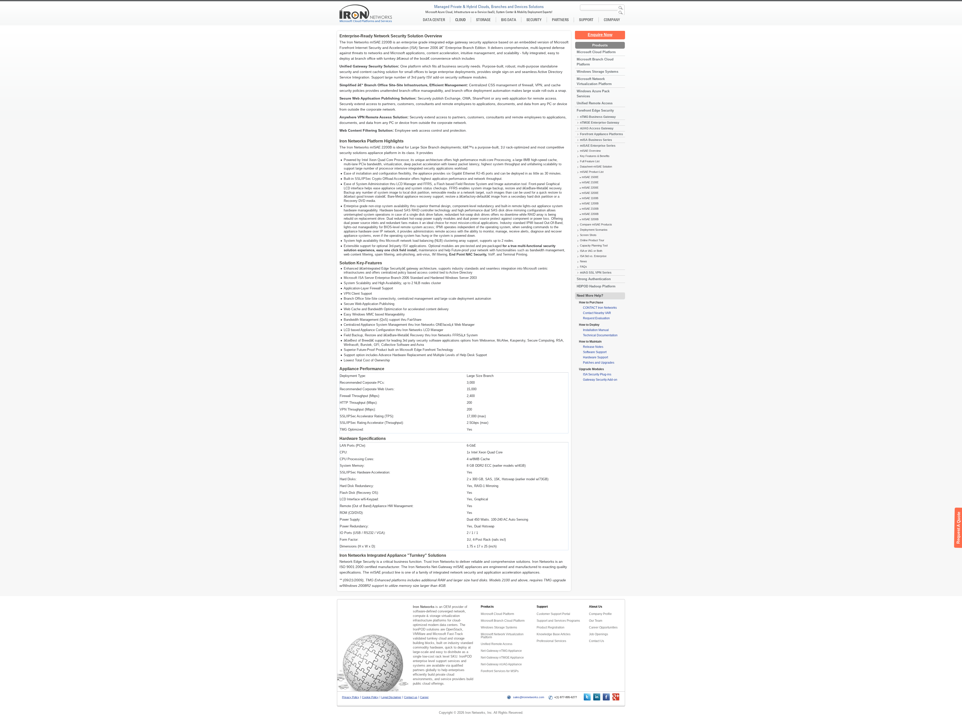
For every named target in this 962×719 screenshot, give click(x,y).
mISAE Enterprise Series (598, 145)
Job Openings (598, 634)
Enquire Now (600, 35)
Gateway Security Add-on (600, 379)
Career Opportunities (603, 627)
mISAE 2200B (590, 213)
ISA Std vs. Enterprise (593, 256)
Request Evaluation (596, 318)
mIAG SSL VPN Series (596, 272)
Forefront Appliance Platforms (601, 134)
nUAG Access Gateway (597, 128)
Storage (483, 19)
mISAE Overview (590, 150)
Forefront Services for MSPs (500, 671)
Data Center (434, 19)
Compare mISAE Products (596, 224)
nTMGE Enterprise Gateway (599, 122)
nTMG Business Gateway (598, 117)
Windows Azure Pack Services (593, 93)
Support (586, 19)
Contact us (410, 697)
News (583, 261)
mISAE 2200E (590, 187)
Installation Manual (596, 330)
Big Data (508, 19)
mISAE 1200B (590, 203)
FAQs (583, 266)
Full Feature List (589, 161)
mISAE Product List (592, 171)
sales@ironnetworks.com (528, 697)
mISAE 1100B (590, 198)
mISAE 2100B (590, 208)
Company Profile (600, 614)
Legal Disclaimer (391, 697)
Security (534, 19)
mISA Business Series (596, 140)
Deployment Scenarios (594, 229)
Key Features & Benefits (595, 155)
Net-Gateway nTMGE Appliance (502, 657)
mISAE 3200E (590, 192)
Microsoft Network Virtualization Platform (594, 81)
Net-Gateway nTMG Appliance (501, 651)
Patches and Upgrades (598, 362)
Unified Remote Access (595, 103)
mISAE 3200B (590, 219)
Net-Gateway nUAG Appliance (501, 664)
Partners (560, 19)
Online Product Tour (592, 240)
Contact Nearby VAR (597, 313)
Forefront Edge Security (595, 110)
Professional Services (551, 641)
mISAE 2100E (590, 182)
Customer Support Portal (553, 614)
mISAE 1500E (590, 177)
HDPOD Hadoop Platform (596, 286)
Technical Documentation (600, 335)
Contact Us (596, 641)
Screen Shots (588, 234)
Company (612, 19)
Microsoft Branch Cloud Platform (595, 61)
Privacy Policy (350, 697)
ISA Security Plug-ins (597, 374)
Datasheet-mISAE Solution (596, 166)
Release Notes (593, 347)
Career (424, 697)
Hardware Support (595, 357)
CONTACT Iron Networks (600, 307)
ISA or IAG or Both (591, 250)
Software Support (595, 352)
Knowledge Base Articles (553, 634)
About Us (595, 606)
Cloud (460, 19)
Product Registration (550, 627)
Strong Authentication (594, 279)
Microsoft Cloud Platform (596, 52)
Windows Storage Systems (597, 71)
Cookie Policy (370, 697)
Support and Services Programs (558, 620)
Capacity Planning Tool (594, 245)
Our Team (595, 620)
